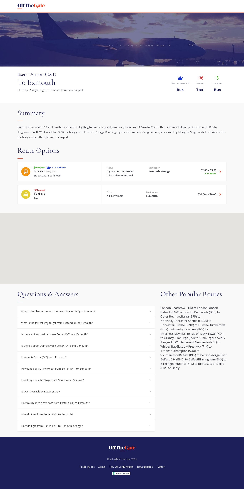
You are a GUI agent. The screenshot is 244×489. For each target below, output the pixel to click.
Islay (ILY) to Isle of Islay (190, 334)
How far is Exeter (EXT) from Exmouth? (43, 357)
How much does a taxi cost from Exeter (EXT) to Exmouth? (55, 403)
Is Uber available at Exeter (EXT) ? (40, 391)
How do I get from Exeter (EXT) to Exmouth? (47, 414)
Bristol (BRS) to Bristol (192, 364)
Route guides (87, 466)
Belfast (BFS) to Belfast (194, 355)
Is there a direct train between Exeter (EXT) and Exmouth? (54, 345)
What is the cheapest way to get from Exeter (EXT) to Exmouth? (58, 311)
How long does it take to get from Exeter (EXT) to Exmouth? (56, 368)
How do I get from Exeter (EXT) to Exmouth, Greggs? (52, 425)
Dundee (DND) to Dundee (191, 325)
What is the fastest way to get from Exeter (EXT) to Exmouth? (57, 323)
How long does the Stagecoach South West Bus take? (52, 380)
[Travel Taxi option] (218, 194)
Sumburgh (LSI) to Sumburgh (193, 338)
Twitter (160, 466)
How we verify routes (121, 466)
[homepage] (31, 6)
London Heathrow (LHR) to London (184, 308)
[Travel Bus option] (219, 171)
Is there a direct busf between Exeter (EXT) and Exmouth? (54, 334)
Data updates (145, 466)
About (101, 466)
